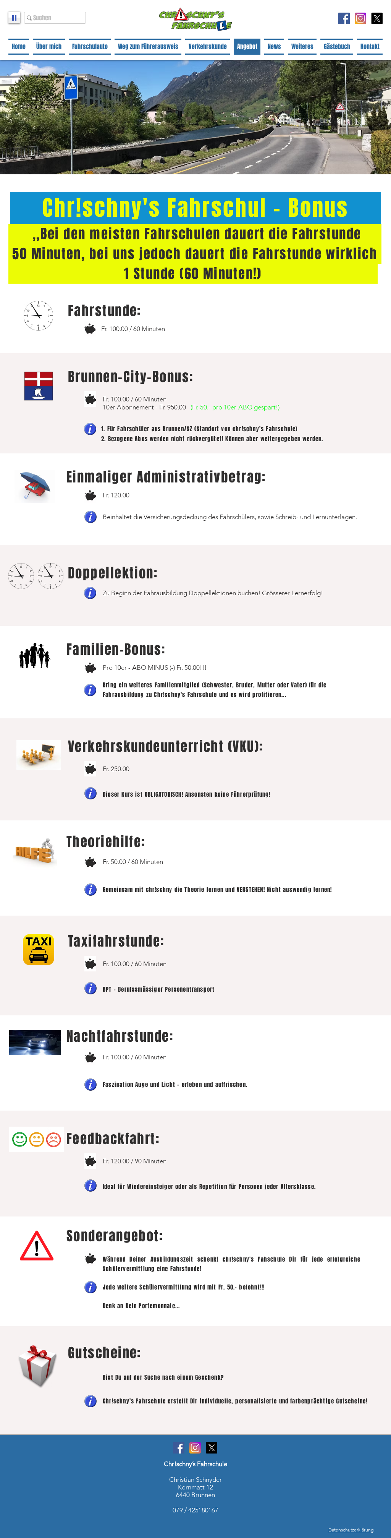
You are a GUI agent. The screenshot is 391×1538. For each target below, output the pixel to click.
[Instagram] (360, 18)
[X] (377, 18)
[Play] (14, 17)
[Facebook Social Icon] (344, 18)
